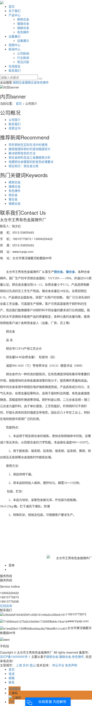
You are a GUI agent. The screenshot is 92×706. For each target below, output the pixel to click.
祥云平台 (58, 665)
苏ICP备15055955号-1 (15, 656)
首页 (12, 6)
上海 (19, 665)
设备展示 (15, 36)
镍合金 (13, 199)
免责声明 (71, 665)
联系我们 (15, 70)
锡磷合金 (23, 28)
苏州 (26, 665)
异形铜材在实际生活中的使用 (28, 144)
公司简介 (15, 119)
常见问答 (23, 62)
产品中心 (15, 15)
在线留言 (15, 66)
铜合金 (13, 195)
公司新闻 (23, 53)
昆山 (33, 665)
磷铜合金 (23, 19)
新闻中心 (15, 49)
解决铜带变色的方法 (22, 153)
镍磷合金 (23, 23)
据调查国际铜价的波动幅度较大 (29, 149)
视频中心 (15, 45)
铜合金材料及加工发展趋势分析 (29, 157)
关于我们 (15, 11)
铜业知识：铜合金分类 (24, 166)
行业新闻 (23, 57)
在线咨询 (6, 605)
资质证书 (15, 128)
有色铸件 (23, 32)
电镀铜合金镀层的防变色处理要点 (31, 161)
